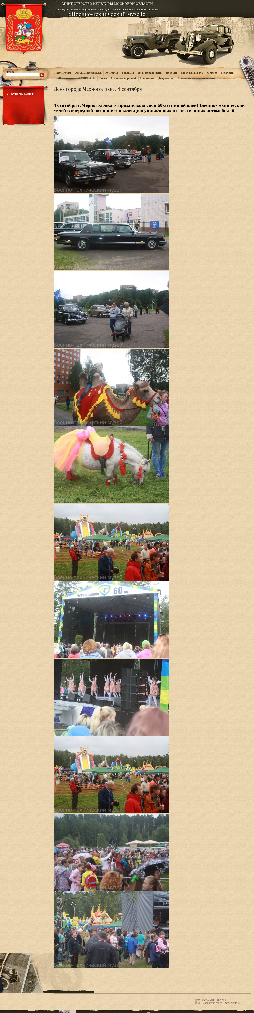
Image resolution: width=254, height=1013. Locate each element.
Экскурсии (227, 72)
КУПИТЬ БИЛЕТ (22, 94)
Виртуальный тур (192, 72)
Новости (171, 72)
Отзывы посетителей (88, 72)
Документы (165, 78)
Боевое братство (107, 8)
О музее (212, 72)
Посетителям (62, 72)
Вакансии (128, 72)
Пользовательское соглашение (196, 78)
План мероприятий (150, 72)
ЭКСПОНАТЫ (86, 78)
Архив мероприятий (124, 78)
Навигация (147, 78)
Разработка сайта (212, 1002)
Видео (103, 78)
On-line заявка (63, 78)
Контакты (111, 72)
